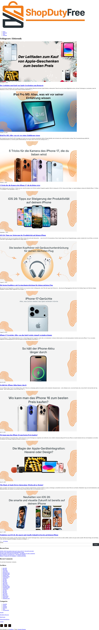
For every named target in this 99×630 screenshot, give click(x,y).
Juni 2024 (5, 591)
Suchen (1, 542)
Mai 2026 (5, 569)
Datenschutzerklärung (4, 619)
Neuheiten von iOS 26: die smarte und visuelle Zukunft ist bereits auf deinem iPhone (29, 535)
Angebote (5, 35)
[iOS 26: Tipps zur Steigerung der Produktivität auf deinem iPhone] (38, 231)
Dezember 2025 (6, 573)
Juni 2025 (5, 580)
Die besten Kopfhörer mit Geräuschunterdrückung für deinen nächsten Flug (26, 285)
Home (4, 31)
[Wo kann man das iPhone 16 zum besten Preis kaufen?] (38, 431)
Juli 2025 (5, 579)
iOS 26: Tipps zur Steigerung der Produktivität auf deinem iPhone (23, 235)
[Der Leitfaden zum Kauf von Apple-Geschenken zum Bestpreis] (38, 81)
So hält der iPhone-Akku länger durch (13, 385)
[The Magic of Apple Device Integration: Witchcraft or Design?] (38, 480)
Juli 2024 (5, 590)
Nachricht (5, 32)
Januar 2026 (5, 571)
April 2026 (5, 570)
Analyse (4, 605)
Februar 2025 (5, 585)
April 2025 (5, 582)
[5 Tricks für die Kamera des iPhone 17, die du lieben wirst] (38, 181)
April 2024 (5, 593)
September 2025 (6, 576)
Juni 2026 (5, 568)
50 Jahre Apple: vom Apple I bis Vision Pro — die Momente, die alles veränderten (17, 553)
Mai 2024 (5, 592)
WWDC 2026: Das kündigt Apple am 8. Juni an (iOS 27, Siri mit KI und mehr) (17, 551)
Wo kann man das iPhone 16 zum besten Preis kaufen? (19, 435)
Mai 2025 (5, 581)
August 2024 (5, 588)
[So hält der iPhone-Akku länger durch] (38, 381)
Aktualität (5, 604)
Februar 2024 (5, 596)
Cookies (2, 621)
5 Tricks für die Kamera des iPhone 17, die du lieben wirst (20, 185)
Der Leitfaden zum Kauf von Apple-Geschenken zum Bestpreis (21, 85)
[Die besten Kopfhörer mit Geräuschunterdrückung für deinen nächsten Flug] (38, 281)
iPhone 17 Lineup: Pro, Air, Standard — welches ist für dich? (13, 556)
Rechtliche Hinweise (4, 614)
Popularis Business (22, 629)
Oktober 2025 (6, 575)
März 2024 (5, 594)
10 (3, 541)
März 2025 (5, 583)
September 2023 (6, 598)
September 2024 (6, 587)
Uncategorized (6, 610)
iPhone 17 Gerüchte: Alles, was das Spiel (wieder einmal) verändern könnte (26, 335)
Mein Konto (2, 617)
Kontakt (1, 612)
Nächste (6, 541)
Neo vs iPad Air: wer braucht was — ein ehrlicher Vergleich (13, 554)
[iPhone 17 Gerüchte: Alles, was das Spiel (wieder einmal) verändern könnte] (38, 331)
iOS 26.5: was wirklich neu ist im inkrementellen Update (12, 552)
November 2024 (6, 586)
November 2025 (6, 574)
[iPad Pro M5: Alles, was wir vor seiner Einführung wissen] (38, 131)
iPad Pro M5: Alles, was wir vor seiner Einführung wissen (20, 135)
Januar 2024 (5, 597)
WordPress (11, 629)
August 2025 (5, 577)
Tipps (4, 34)
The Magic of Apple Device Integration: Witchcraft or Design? (21, 485)
